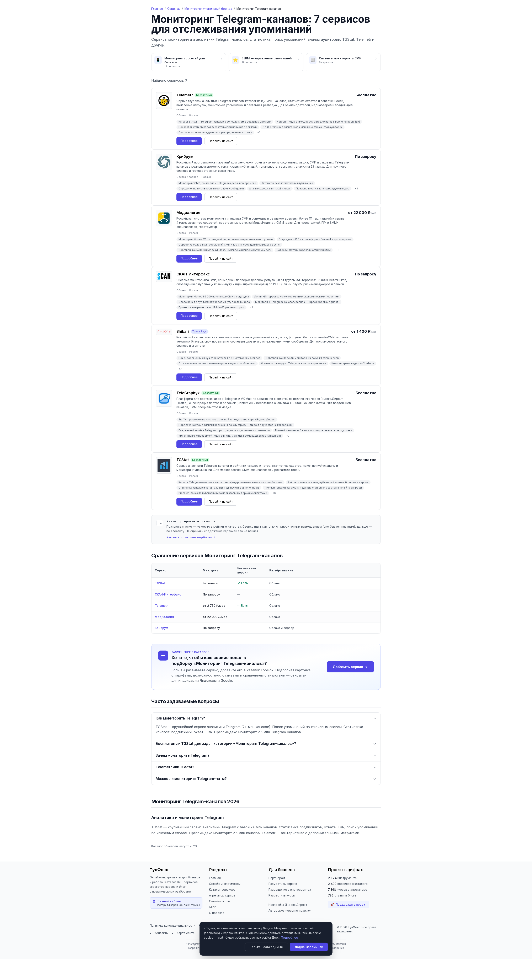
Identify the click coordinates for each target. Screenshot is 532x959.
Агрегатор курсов (222, 895)
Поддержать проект (348, 904)
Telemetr (184, 95)
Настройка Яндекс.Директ (287, 904)
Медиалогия (188, 212)
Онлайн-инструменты (224, 883)
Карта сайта (186, 933)
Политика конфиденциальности (172, 925)
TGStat (182, 460)
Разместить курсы (281, 895)
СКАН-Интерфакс (193, 274)
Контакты (161, 933)
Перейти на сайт (221, 141)
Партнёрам (276, 878)
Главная (157, 8)
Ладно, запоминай (309, 947)
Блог (212, 907)
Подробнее (289, 937)
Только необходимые (266, 947)
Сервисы (173, 8)
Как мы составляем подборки (189, 537)
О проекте (216, 913)
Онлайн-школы (219, 901)
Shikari (182, 331)
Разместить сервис (282, 883)
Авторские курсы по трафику (289, 910)
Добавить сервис (348, 667)
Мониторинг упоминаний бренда (208, 8)
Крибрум (184, 156)
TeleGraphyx (188, 393)
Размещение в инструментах (289, 889)
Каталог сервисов (222, 889)
